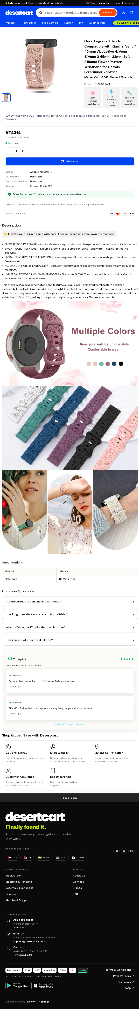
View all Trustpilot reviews (70, 724)
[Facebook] (131, 851)
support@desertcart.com (29, 941)
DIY (81, 22)
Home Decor (29, 22)
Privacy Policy (124, 976)
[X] (124, 851)
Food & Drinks (50, 22)
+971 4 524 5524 (22, 955)
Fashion (68, 22)
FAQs (130, 988)
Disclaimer (126, 982)
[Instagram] (116, 851)
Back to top (70, 797)
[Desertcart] (19, 12)
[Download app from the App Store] (43, 985)
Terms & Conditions (120, 970)
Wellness (10, 22)
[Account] (123, 13)
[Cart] (131, 13)
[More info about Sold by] (50, 171)
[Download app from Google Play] (17, 985)
